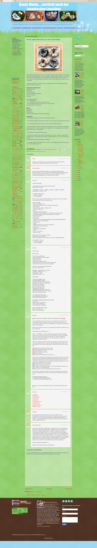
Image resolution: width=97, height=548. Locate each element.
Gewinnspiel (17, 134)
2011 (77, 178)
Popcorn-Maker (14, 172)
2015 (77, 170)
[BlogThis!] (63, 149)
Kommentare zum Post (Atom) (36, 491)
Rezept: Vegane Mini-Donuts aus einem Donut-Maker (80, 150)
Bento (20, 97)
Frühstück (15, 127)
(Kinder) (15, 82)
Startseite (49, 488)
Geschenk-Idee (14, 133)
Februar (79, 168)
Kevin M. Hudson (36, 425)
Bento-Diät (18, 98)
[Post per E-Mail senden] (60, 149)
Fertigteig (17, 124)
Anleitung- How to (17, 92)
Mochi (15, 159)
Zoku (19, 227)
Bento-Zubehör (15, 102)
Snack (13, 208)
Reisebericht (19, 175)
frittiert (19, 125)
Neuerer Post (29, 488)
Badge (15, 95)
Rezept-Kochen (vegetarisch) (16, 194)
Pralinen (20, 172)
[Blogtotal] (22, 502)
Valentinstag (14, 218)
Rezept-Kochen (17, 187)
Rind (20, 201)
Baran (19, 95)
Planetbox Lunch (15, 170)
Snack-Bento (19, 208)
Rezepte (14, 49)
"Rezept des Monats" (17, 88)
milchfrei (21, 158)
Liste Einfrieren (15, 150)
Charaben (14, 115)
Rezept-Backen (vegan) (41, 151)
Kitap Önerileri (35, 400)
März (78, 166)
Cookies (13, 117)
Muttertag (19, 160)
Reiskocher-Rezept (17, 176)
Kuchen (19, 147)
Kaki (19, 138)
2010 (77, 180)
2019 (77, 141)
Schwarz (34, 411)
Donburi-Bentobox (16, 120)
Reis (13, 175)
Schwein (14, 207)
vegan (20, 218)
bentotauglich (32, 151)
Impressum (43, 534)
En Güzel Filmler (35, 397)
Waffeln (17, 223)
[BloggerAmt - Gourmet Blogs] (16, 502)
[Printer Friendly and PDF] (31, 149)
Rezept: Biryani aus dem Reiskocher (80, 145)
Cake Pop (16, 112)
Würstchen (14, 227)
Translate (79, 49)
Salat (16, 204)
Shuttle (19, 207)
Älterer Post (68, 488)
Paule (33, 158)
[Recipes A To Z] (21, 503)
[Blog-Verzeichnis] (15, 500)
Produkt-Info (17, 173)
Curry (18, 117)
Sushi (13, 211)
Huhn (20, 137)
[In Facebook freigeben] (66, 149)
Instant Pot (14, 138)
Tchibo (19, 212)
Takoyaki (13, 212)
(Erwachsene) (16, 81)
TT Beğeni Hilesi (35, 402)
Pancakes (20, 163)
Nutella (21, 162)
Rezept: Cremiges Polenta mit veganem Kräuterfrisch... (80, 155)
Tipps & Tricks (15, 216)
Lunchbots (19, 156)
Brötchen (14, 111)
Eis (21, 122)
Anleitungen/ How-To (37, 28)
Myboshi (13, 162)
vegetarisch (16, 222)
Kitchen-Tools (15, 146)
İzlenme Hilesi (35, 398)
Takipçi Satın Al (35, 396)
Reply (28, 160)
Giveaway (14, 135)
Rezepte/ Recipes (17, 28)
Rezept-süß (19, 198)
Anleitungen (14, 51)
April (78, 142)
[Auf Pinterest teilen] (67, 149)
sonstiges (17, 209)
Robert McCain (36, 168)
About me (60, 28)
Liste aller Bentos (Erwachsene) (78, 62)
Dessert (15, 118)
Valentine (17, 217)
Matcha (16, 158)
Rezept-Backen (16, 181)
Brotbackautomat (15, 108)
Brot (20, 107)
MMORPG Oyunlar (36, 406)
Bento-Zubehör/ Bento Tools (50, 28)
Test (13, 213)
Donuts (13, 121)
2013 (77, 174)
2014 (77, 172)
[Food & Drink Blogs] (15, 503)
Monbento (20, 159)
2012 (77, 176)
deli (21, 117)
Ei (20, 121)
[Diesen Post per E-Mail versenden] (62, 149)
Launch (18, 149)
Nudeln (17, 162)
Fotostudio (14, 125)
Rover (20, 203)
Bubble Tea (20, 111)
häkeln (20, 135)
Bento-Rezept (15, 100)
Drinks (17, 121)
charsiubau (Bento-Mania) (47, 149)
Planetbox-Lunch (15, 83)
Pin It (28, 146)
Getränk (20, 133)
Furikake (19, 130)
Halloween (14, 137)
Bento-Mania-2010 (26, 534)
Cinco (20, 115)
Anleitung (14, 91)
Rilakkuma (14, 201)
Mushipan (15, 160)
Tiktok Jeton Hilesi (36, 404)
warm (21, 223)
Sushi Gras (19, 211)
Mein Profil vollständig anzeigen (43, 526)
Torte (21, 216)
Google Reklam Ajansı (37, 401)
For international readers (69, 28)
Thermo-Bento (19, 213)
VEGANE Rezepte (27, 28)
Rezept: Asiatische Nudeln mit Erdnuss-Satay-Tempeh (81, 161)
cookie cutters (15, 116)
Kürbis (13, 149)
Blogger (50, 538)
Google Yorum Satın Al (37, 405)
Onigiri (15, 163)
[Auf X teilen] (65, 149)
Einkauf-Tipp (14, 122)
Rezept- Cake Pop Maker (16, 180)
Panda (14, 164)
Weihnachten (14, 226)
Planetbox (15, 167)
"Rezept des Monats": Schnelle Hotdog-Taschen (82, 108)
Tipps (17, 49)
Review (13, 177)
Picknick (19, 164)
